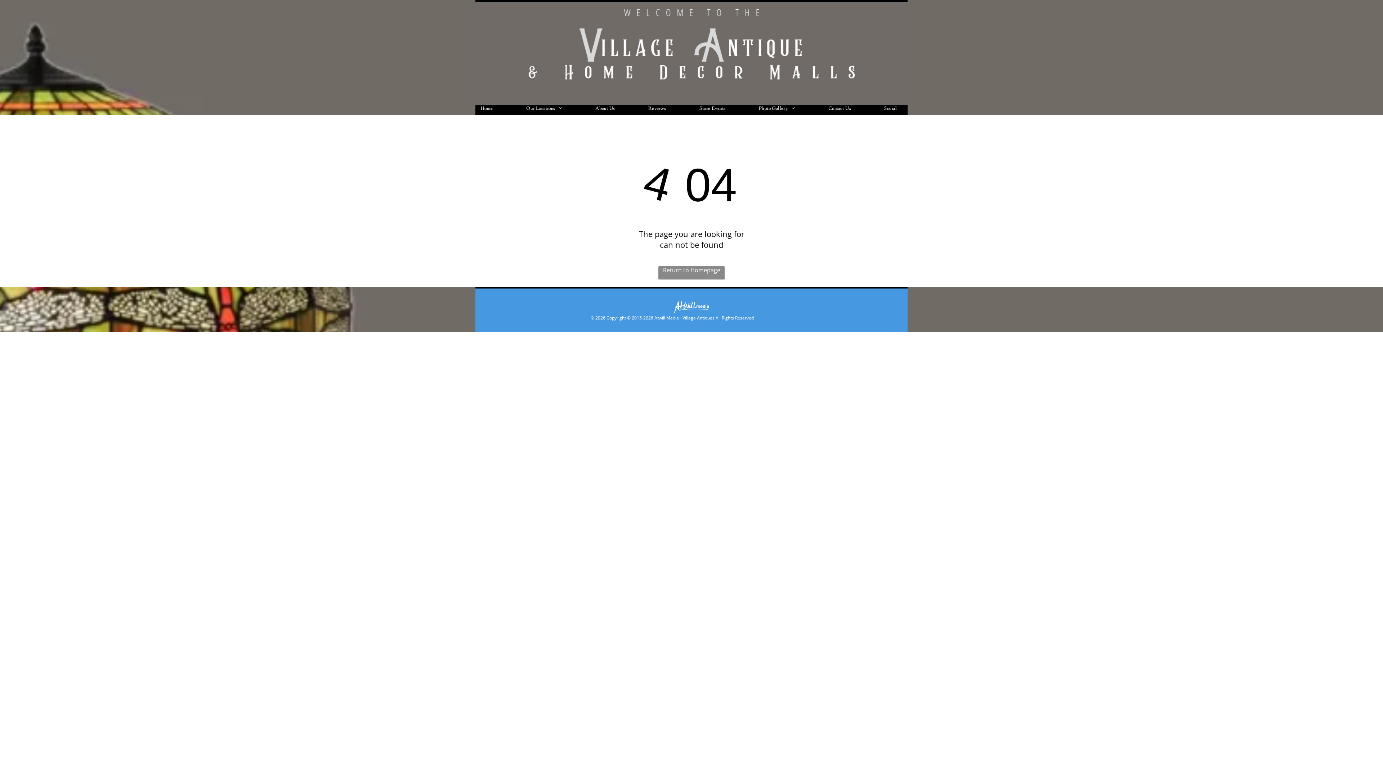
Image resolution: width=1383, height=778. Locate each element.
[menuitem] (489, 110)
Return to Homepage (691, 270)
